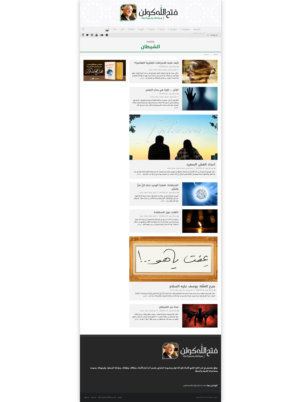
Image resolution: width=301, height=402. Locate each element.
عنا (116, 29)
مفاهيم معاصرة (162, 70)
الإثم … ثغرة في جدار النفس (161, 90)
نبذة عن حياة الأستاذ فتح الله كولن (107, 397)
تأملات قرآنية (152, 192)
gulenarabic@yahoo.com (194, 385)
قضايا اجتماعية (172, 70)
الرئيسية (196, 29)
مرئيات (151, 29)
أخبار (122, 29)
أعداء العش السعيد (200, 164)
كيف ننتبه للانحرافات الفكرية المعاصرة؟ (156, 63)
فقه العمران (189, 168)
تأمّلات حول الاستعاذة (166, 212)
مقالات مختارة (153, 70)
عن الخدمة (93, 397)
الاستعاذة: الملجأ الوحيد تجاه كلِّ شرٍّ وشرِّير (157, 187)
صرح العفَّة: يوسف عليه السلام (192, 286)
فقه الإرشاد (173, 97)
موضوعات (186, 29)
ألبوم (142, 29)
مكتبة (131, 29)
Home (216, 54)
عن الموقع (86, 397)
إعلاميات (173, 29)
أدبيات (162, 29)
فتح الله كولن (173, 66)
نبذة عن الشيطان (168, 307)
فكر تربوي (182, 290)
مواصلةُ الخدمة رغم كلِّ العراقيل (195, 35)
